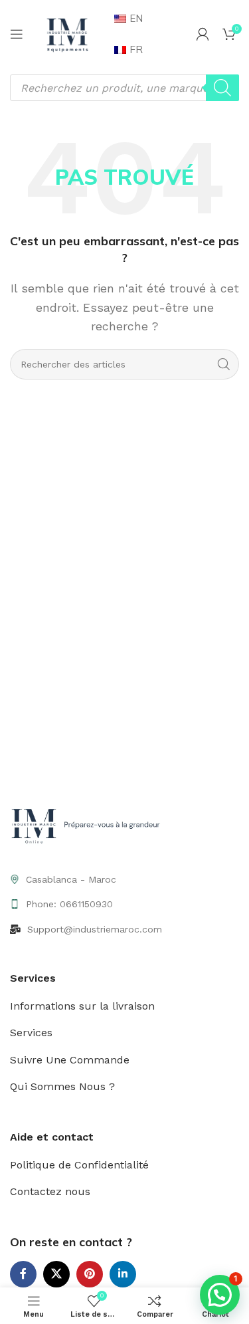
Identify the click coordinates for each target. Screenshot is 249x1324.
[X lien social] (56, 1274)
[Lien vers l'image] (88, 826)
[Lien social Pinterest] (89, 1274)
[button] (220, 1295)
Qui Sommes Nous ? (62, 1086)
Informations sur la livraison (82, 1006)
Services (31, 1032)
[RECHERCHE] (223, 364)
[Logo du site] (67, 33)
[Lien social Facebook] (23, 1274)
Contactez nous (50, 1191)
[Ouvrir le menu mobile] (16, 34)
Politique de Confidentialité (79, 1164)
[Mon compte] (202, 34)
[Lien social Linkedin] (123, 1274)
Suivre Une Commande (69, 1059)
